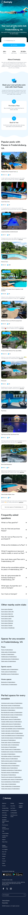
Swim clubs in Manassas (7, 621)
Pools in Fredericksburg (7, 650)
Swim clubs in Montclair (7, 623)
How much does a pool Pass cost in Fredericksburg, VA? (13, 560)
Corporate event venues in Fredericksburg (11, 726)
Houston (4, 861)
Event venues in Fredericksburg (8, 747)
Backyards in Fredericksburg (8, 682)
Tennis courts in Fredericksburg (9, 671)
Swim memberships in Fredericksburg (10, 782)
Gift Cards (4, 812)
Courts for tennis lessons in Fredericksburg (11, 738)
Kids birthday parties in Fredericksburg (10, 756)
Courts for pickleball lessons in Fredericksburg (12, 735)
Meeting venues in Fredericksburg (9, 758)
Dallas (3, 863)
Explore (3, 839)
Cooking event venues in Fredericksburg (11, 724)
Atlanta (3, 856)
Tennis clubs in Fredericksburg (8, 784)
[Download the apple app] (7, 874)
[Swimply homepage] (14, 2)
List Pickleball (13, 810)
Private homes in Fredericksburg (9, 684)
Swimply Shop (5, 808)
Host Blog (4, 817)
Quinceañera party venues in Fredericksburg (12, 779)
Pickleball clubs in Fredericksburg (9, 768)
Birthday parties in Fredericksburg (9, 717)
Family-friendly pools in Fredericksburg (10, 749)
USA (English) (6, 895)
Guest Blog (4, 815)
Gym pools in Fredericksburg (8, 754)
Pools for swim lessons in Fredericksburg (11, 777)
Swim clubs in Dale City (7, 614)
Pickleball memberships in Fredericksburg (11, 770)
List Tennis (13, 808)
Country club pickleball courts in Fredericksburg (12, 728)
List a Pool (13, 806)
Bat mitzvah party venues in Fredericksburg (11, 715)
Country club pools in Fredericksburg (10, 731)
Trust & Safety (5, 833)
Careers (4, 806)
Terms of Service (5, 900)
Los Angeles (5, 849)
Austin (3, 858)
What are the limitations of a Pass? (13, 545)
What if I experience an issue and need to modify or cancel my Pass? (12, 552)
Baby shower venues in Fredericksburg (10, 705)
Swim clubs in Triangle (6, 625)
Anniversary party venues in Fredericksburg (11, 703)
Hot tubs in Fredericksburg (7, 654)
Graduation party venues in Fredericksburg (11, 751)
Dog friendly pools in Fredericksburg (10, 745)
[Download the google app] (18, 874)
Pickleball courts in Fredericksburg (9, 669)
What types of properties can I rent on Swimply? (11, 587)
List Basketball (14, 812)
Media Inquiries (5, 810)
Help (3, 831)
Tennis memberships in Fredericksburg (10, 786)
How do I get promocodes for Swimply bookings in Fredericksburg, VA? (11, 578)
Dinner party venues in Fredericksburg (10, 742)
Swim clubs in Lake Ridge (7, 616)
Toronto (4, 865)
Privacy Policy (5, 903)
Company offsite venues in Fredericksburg (11, 721)
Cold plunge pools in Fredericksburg (10, 659)
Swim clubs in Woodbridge (7, 628)
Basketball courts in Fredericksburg (10, 674)
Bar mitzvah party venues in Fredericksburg (11, 712)
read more (21, 179)
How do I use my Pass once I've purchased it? (11, 538)
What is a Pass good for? (9, 523)
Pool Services (5, 825)
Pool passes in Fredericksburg (8, 775)
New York (4, 851)
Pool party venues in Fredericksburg (10, 772)
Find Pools (14, 45)
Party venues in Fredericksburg (8, 763)
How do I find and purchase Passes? (10, 530)
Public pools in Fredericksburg (8, 661)
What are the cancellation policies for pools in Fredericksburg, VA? (13, 568)
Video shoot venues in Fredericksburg (10, 788)
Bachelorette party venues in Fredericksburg (12, 708)
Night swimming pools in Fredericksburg (11, 761)
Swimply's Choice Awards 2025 (5, 821)
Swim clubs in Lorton (6, 618)
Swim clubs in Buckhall (7, 609)
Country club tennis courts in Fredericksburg (12, 733)
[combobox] (14, 40)
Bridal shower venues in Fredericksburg (11, 719)
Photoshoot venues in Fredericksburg (10, 765)
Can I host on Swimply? (9, 594)
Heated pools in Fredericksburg (9, 656)
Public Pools (4, 842)
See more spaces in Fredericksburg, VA (14, 507)
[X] (7, 888)
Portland (4, 854)
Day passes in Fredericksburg (8, 740)
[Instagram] (11, 888)
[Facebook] (3, 888)
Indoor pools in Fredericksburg (8, 652)
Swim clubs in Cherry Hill (7, 611)
